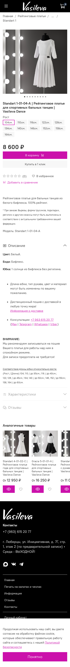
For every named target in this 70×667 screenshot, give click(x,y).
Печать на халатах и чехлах (22, 586)
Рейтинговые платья (32, 16)
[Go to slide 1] (24, 96)
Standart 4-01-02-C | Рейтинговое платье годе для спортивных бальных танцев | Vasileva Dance (16, 468)
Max (14, 324)
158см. (59, 128)
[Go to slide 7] (40, 96)
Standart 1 (9, 20)
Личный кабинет (15, 617)
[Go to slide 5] (35, 96)
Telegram (25, 324)
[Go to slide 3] (29, 96)
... (53, 16)
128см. (59, 122)
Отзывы (9, 600)
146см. (34, 128)
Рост (6, 117)
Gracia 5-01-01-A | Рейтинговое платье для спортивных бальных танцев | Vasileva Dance (44, 468)
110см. (21, 122)
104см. (9, 122)
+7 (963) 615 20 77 (17, 532)
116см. (33, 122)
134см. (9, 128)
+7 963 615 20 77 (42, 319)
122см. (46, 122)
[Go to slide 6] (37, 96)
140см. (21, 128)
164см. (9, 134)
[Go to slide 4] (32, 96)
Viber (53, 324)
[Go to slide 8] (42, 96)
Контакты (10, 607)
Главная (8, 16)
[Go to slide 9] (45, 96)
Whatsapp (41, 324)
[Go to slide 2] (27, 96)
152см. (47, 128)
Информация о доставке (26, 311)
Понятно (35, 656)
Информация (13, 593)
